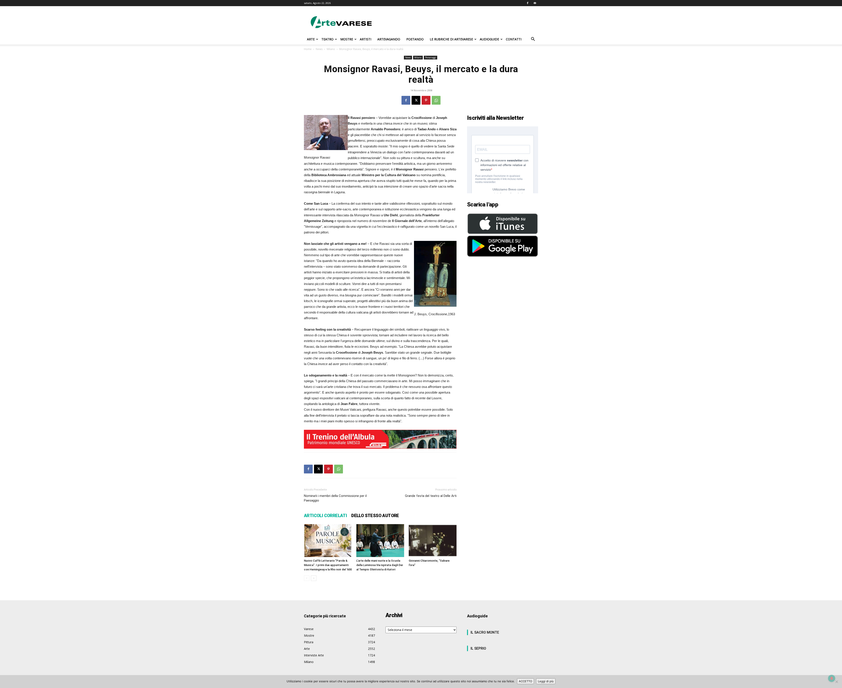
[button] (533, 40)
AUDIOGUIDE (489, 39)
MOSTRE (346, 39)
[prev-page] (306, 578)
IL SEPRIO (478, 648)
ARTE (311, 39)
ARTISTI (365, 39)
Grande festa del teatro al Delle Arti (431, 496)
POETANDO (415, 39)
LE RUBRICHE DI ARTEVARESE (451, 39)
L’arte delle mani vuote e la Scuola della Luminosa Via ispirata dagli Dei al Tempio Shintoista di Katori (379, 565)
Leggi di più (546, 681)
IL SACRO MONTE (485, 632)
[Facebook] (527, 3)
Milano (331, 49)
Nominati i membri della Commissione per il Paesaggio (335, 498)
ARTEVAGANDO (388, 39)
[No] (836, 681)
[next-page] (313, 578)
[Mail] (535, 3)
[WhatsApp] (436, 100)
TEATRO (327, 39)
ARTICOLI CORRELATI (325, 515)
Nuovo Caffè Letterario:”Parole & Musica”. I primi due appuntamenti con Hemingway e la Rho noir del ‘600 (328, 565)
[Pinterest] (426, 100)
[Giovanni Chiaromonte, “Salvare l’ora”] (433, 540)
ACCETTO (525, 681)
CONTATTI (513, 39)
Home (308, 49)
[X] (416, 100)
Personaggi (430, 57)
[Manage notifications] (831, 678)
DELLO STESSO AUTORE (375, 515)
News (319, 49)
